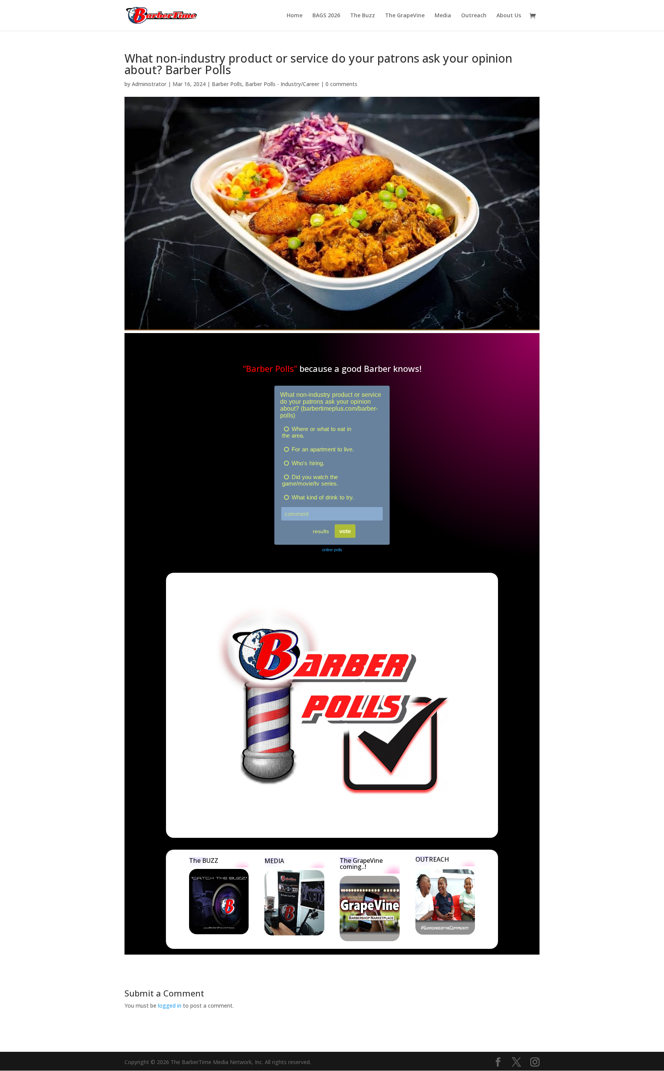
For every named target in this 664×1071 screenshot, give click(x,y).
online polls (332, 549)
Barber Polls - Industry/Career (282, 84)
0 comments (341, 84)
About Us (508, 16)
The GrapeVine (405, 16)
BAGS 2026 (326, 16)
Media (443, 16)
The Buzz (362, 16)
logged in (169, 1005)
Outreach (473, 16)
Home (294, 16)
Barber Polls (227, 84)
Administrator (149, 84)
